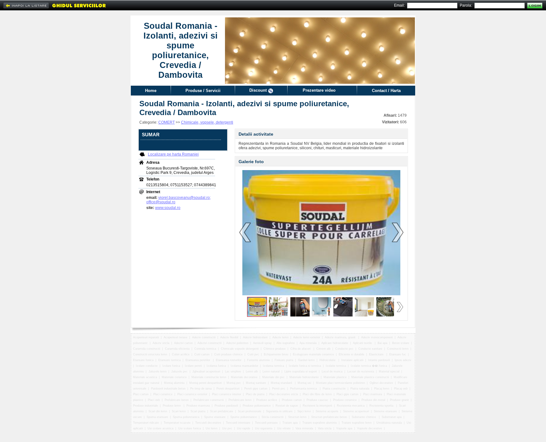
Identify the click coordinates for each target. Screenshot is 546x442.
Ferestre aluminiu (258, 360)
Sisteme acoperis (327, 411)
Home (150, 90)
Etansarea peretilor (198, 360)
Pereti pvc (278, 388)
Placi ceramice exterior (192, 394)
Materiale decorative (244, 377)
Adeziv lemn (280, 337)
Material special (389, 371)
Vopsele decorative (369, 428)
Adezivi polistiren (237, 343)
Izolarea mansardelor (244, 365)
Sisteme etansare (385, 411)
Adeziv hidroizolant (255, 337)
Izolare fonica (171, 365)
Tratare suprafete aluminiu (319, 422)
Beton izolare (400, 343)
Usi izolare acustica (160, 428)
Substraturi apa (392, 417)
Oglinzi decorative (381, 382)
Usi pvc (227, 428)
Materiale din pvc (273, 377)
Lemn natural (271, 371)
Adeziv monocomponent (377, 337)
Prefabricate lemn (240, 400)
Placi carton (141, 394)
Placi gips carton (347, 394)
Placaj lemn (381, 388)
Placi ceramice (163, 394)
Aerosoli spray (262, 343)
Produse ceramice (345, 400)
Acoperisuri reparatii (146, 337)
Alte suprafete (285, 343)
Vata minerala (304, 428)
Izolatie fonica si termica (305, 365)
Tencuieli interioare (238, 422)
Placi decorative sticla (283, 394)
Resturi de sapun (287, 405)
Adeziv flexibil (229, 337)
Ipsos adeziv (403, 360)
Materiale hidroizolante (304, 377)
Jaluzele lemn (158, 371)
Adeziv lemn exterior (306, 337)
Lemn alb (252, 371)
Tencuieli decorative (208, 422)
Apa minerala (308, 343)
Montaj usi (304, 382)
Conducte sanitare (370, 348)
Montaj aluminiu (174, 382)
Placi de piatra (255, 394)
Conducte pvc (344, 348)
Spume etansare (215, 417)
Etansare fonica (143, 360)
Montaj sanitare (256, 382)
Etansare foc (397, 354)
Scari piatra (198, 411)
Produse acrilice (266, 400)
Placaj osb (401, 388)
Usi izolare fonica (189, 428)
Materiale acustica (145, 377)
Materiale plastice (335, 377)
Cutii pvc (253, 354)
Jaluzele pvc (179, 371)
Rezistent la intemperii (317, 405)
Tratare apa (290, 422)
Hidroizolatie (328, 360)
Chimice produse (275, 348)
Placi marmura (372, 394)
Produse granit (399, 400)
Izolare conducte (147, 365)
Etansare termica (169, 360)
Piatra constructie (334, 388)
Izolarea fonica (216, 365)
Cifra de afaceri (301, 348)
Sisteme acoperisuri (356, 411)
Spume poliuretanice (243, 417)
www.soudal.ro (167, 208)
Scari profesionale (249, 411)
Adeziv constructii (203, 337)
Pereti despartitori (228, 388)
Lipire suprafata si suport (300, 371)
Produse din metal (373, 400)
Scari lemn (179, 411)
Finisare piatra (284, 360)
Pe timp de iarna (201, 388)
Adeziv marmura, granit (340, 337)
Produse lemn (172, 405)
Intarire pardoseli (379, 360)
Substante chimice (364, 417)
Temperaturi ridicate (146, 422)
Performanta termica (304, 388)
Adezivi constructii (209, 343)
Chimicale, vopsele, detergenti (207, 122)
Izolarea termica (273, 365)
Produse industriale (145, 405)
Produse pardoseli (226, 405)
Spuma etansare (157, 417)
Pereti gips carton (255, 388)
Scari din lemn (158, 411)
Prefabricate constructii (208, 400)
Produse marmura (198, 405)
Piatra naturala (359, 388)
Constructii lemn (398, 348)
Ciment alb (323, 348)
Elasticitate (377, 354)
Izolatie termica (336, 365)
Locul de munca (332, 371)
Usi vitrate (284, 428)
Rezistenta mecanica (351, 405)
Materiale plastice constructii (370, 377)
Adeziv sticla (161, 343)
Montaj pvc (234, 382)
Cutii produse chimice (228, 354)
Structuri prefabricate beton (329, 417)
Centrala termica (205, 348)
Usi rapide (243, 428)
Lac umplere (233, 371)
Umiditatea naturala (389, 422)
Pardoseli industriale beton (168, 388)
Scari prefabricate (221, 411)
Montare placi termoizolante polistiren (340, 382)
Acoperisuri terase (175, 337)
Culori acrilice (181, 354)
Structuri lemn (297, 417)
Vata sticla (324, 428)
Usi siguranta (263, 428)
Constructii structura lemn (150, 354)
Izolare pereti (193, 365)
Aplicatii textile (363, 343)
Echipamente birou (276, 354)
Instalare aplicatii (352, 360)
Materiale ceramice (174, 377)
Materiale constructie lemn (208, 377)
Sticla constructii (272, 417)
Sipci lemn (304, 411)
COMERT (166, 122)
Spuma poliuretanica (186, 417)
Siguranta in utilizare (279, 411)
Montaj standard (282, 382)
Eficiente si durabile (351, 354)
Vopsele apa (344, 428)
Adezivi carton (183, 343)
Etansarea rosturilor (229, 360)
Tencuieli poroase (266, 422)
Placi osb (154, 400)
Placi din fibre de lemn (317, 394)
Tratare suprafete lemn (357, 422)
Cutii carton (201, 354)
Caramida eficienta (177, 348)
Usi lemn (211, 428)
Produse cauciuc (317, 400)
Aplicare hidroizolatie (334, 343)
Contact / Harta (386, 90)
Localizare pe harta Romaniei (173, 154)
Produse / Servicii (203, 90)
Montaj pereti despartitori (205, 382)
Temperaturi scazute (177, 422)
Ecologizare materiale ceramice (313, 354)
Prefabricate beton (177, 400)
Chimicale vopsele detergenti (240, 348)
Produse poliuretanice (257, 405)
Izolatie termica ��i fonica (369, 365)
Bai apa (382, 343)
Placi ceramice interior (226, 394)
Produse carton (292, 400)
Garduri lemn (306, 360)
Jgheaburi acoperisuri (206, 371)
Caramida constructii (146, 348)
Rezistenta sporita (381, 405)
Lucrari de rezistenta (360, 371)
